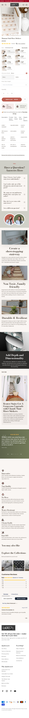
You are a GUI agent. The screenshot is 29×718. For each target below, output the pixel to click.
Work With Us (5, 659)
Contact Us (19, 660)
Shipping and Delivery (19, 652)
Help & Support (20, 648)
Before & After (5, 683)
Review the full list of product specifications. (13, 155)
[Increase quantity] (12, 93)
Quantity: (4, 89)
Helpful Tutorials (6, 676)
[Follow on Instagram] (7, 691)
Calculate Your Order (7, 674)
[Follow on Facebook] (3, 691)
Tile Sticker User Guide (6, 679)
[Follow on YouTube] (15, 691)
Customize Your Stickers (6, 670)
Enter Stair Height (6, 81)
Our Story (4, 648)
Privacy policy (5, 654)
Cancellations (20, 658)
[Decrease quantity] (4, 93)
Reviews (4, 656)
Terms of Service (6, 651)
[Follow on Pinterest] (11, 691)
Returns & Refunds (21, 655)
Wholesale (4, 661)
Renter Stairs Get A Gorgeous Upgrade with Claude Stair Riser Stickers (13, 407)
